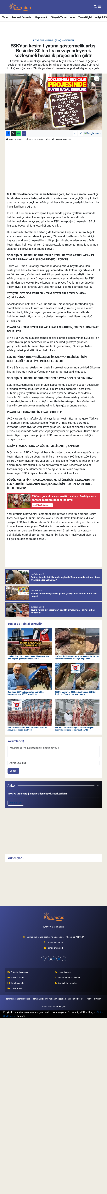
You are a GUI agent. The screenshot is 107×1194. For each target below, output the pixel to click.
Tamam (21, 1016)
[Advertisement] (53, 832)
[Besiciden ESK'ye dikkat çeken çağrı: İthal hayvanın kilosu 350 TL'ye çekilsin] (30, 676)
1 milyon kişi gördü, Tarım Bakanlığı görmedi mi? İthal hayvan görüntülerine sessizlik (29, 657)
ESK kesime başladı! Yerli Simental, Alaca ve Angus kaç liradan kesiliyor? (27, 728)
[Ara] (95, 6)
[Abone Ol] (92, 133)
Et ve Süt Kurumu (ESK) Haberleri (53, 40)
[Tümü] (98, 785)
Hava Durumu (65, 972)
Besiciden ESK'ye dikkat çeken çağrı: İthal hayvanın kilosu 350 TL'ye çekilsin (26, 693)
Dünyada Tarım (58, 17)
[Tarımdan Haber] (19, 7)
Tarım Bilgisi (85, 17)
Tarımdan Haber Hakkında (18, 999)
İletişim (97, 999)
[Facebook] (43, 959)
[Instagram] (53, 959)
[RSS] (64, 959)
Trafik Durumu (17, 977)
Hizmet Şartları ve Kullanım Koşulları (49, 999)
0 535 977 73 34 (55, 942)
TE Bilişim (60, 1006)
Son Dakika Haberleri (67, 983)
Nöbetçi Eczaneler (19, 972)
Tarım (5, 17)
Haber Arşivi (16, 988)
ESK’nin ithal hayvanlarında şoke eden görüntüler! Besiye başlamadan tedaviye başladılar (77, 657)
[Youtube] (58, 959)
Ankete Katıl (15, 802)
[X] (48, 959)
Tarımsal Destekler (22, 17)
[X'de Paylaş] (13, 133)
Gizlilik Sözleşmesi (76, 999)
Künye (90, 999)
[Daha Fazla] (24, 133)
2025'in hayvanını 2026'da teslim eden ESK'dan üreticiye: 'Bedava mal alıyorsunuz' (75, 693)
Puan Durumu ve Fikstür (69, 977)
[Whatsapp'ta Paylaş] (18, 133)
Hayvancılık (41, 17)
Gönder (13, 770)
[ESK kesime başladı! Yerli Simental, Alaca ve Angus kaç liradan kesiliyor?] (30, 712)
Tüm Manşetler (18, 983)
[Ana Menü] (99, 6)
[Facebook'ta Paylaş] (8, 133)
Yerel (72, 17)
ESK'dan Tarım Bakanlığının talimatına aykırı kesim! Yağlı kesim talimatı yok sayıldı (74, 728)
